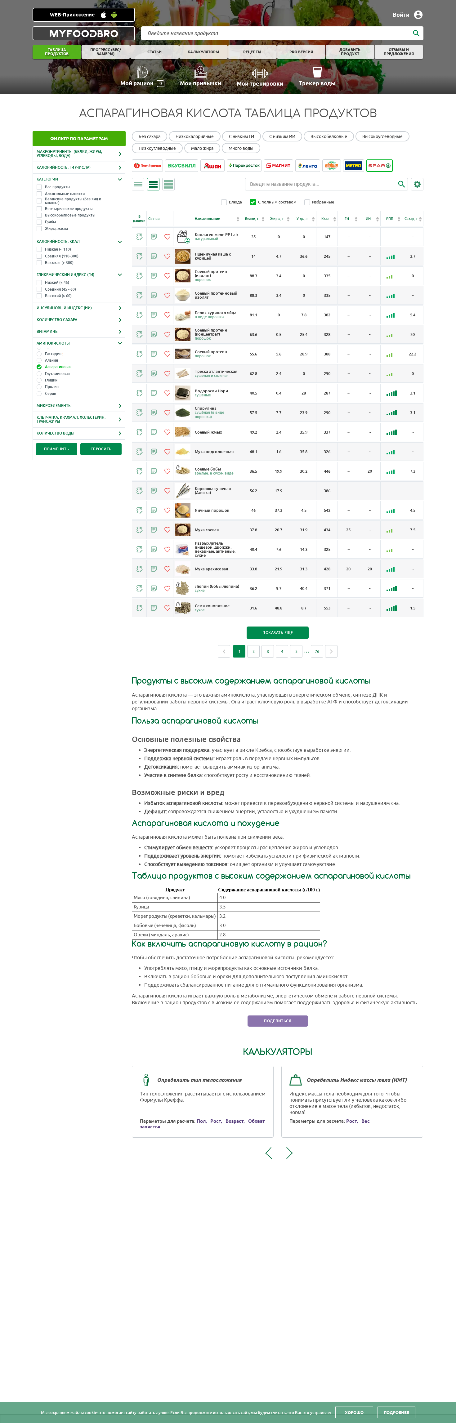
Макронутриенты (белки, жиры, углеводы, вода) (69, 153)
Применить (56, 449)
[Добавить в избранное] (167, 237)
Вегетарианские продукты (68, 209)
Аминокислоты (53, 343)
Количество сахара (57, 319)
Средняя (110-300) (61, 256)
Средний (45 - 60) (60, 289)
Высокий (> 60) (58, 296)
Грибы (50, 222)
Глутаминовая (57, 374)
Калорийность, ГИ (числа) (64, 167)
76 (317, 651)
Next (331, 651)
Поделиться (277, 1021)
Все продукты (57, 187)
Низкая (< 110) (58, 249)
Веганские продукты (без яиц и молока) (73, 201)
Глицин (51, 380)
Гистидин (53, 354)
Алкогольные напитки (65, 194)
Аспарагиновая (58, 367)
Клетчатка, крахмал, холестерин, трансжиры (71, 419)
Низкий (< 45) (57, 282)
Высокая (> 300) (59, 263)
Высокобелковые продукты (70, 215)
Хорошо (354, 1412)
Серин (50, 393)
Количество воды (55, 433)
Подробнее (396, 1412)
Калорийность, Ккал (58, 241)
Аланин (51, 360)
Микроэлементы (54, 405)
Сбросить (101, 449)
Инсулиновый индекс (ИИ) (64, 308)
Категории (47, 179)
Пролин (52, 387)
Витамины (48, 331)
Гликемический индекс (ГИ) (65, 274)
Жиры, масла (56, 228)
